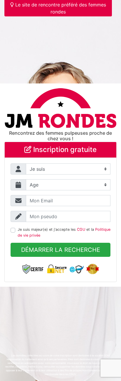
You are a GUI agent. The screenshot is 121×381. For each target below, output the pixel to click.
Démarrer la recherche (60, 249)
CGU (81, 229)
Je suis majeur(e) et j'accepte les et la (64, 232)
